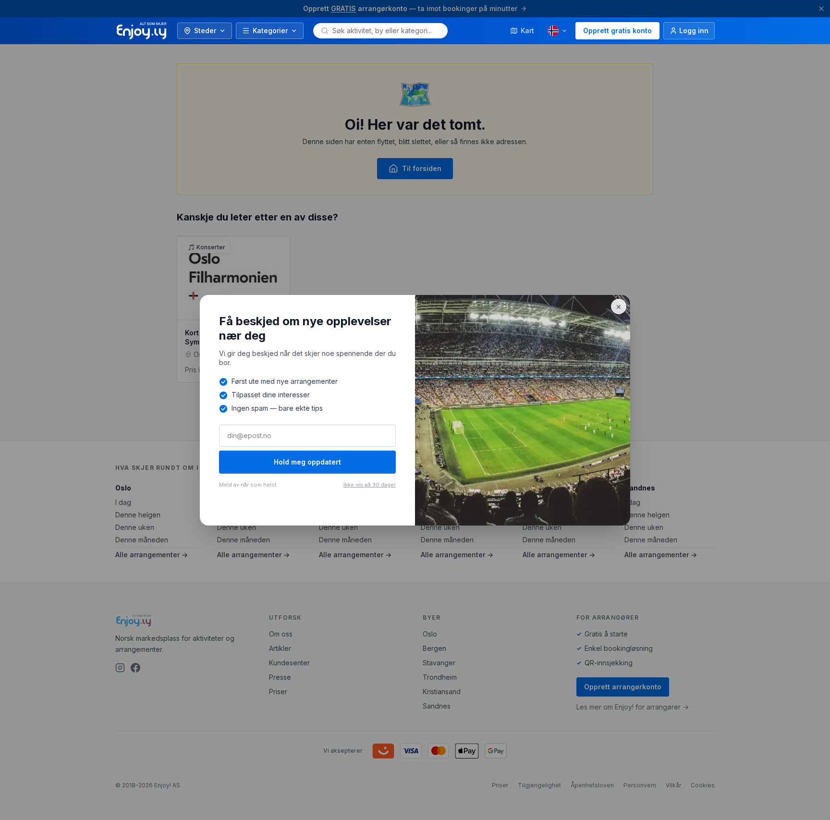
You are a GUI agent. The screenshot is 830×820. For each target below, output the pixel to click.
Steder (205, 30)
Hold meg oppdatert (307, 462)
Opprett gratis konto (617, 30)
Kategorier (270, 30)
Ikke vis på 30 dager (369, 484)
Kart (527, 30)
